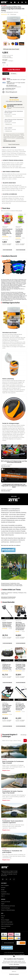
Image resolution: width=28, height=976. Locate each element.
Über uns (3, 915)
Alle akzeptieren (14, 967)
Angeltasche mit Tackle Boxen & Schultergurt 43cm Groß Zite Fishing (7, 667)
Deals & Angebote (5, 885)
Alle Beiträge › (24, 734)
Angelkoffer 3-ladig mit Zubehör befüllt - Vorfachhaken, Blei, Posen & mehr (20, 667)
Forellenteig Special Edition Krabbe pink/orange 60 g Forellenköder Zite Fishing (7, 231)
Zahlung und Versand (5, 901)
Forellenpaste (21, 592)
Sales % (3, 896)
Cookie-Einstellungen (5, 908)
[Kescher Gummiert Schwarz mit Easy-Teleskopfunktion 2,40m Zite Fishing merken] (11, 607)
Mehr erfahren (16, 964)
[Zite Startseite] (4, 2)
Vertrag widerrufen (9, 942)
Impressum (3, 928)
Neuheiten (3, 887)
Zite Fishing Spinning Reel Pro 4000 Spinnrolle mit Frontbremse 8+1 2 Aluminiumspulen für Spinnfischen (20, 626)
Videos (2, 917)
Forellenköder (9, 592)
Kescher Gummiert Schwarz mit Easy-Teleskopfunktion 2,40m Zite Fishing (7, 624)
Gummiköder (3, 891)
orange (2, 593)
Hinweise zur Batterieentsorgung (8, 910)
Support (2, 903)
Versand (9, 243)
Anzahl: (4, 62)
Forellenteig (15, 592)
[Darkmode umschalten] (11, 2)
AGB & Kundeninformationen (7, 924)
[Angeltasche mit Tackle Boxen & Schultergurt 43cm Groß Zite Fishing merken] (11, 649)
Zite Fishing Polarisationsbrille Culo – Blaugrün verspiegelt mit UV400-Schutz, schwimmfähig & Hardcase (6, 708)
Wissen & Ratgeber (5, 919)
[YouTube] (6, 879)
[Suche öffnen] (15, 2)
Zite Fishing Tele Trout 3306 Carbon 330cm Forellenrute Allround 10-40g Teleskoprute (20, 706)
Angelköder (3, 592)
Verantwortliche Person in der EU (8, 598)
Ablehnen (14, 971)
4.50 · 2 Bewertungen (8, 14)
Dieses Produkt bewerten (14, 144)
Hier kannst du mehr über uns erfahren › (11, 545)
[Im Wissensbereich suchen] (25, 740)
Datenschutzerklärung (5, 926)
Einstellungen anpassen (14, 974)
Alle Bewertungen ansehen (9, 140)
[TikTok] (10, 879)
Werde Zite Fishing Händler (6, 922)
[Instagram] (2, 879)
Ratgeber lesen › (6, 770)
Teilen (6, 73)
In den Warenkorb (7, 249)
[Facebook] (14, 879)
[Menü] (25, 2)
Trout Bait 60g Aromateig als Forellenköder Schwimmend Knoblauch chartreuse (19, 232)
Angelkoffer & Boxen (5, 893)
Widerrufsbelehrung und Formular (8, 905)
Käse (25, 592)
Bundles (3, 889)
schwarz (6, 593)
